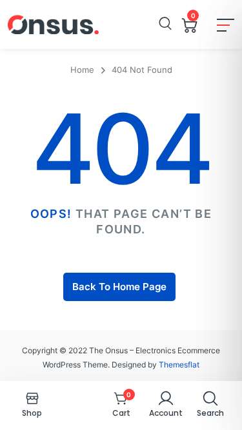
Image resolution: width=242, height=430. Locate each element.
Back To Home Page (119, 286)
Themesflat (179, 364)
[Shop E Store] (53, 24)
